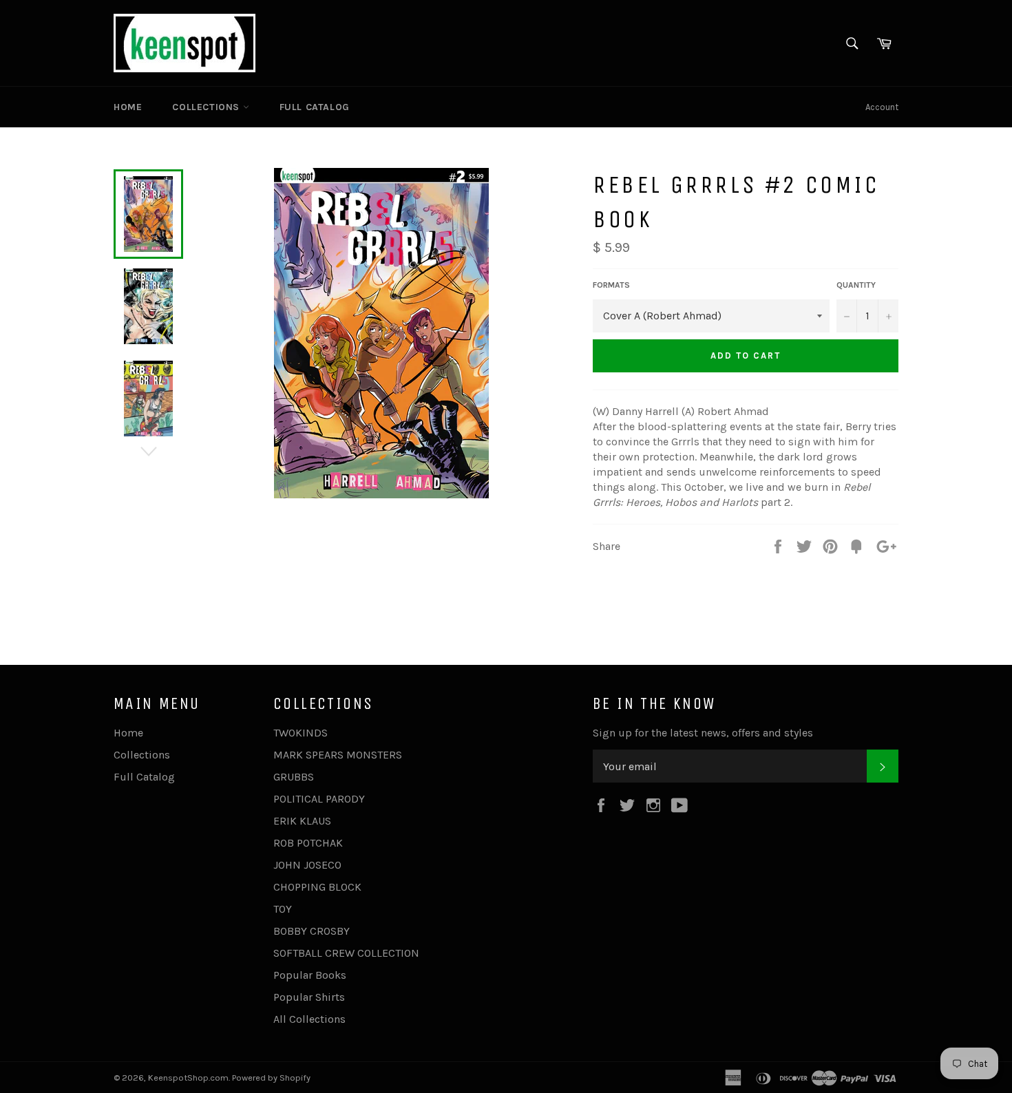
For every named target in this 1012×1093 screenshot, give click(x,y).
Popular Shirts (309, 997)
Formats (611, 285)
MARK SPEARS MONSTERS (337, 754)
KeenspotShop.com (188, 1077)
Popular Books (309, 974)
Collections (207, 107)
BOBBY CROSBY (311, 930)
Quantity (856, 285)
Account (881, 107)
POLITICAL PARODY (319, 798)
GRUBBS (293, 776)
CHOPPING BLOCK (317, 886)
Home (128, 107)
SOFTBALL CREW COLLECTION (346, 952)
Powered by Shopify (271, 1077)
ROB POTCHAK (308, 842)
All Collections (309, 1019)
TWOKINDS (300, 732)
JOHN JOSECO (307, 864)
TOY (282, 908)
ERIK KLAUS (302, 820)
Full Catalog (315, 107)
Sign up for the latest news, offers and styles (703, 732)
